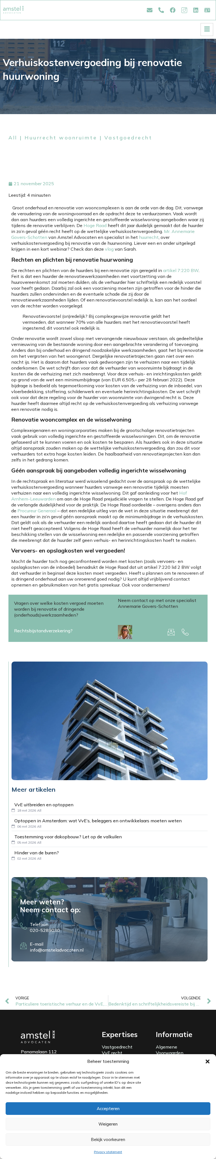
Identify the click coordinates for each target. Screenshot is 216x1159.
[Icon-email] (171, 632)
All (12, 137)
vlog (109, 249)
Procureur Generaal (36, 510)
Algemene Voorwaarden (169, 1050)
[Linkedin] (195, 10)
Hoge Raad (95, 225)
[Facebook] (172, 10)
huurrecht (149, 237)
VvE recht (112, 1053)
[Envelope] (149, 10)
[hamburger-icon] (207, 29)
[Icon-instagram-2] (184, 10)
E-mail (36, 944)
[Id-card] (207, 10)
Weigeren (108, 1124)
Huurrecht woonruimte (60, 137)
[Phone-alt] (161, 10)
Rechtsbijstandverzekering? (43, 630)
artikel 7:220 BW (181, 270)
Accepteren (108, 1108)
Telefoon (39, 924)
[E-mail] (23, 945)
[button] (207, 1061)
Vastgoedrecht (128, 137)
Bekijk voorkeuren (108, 1139)
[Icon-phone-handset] (185, 632)
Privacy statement (108, 1152)
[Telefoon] (23, 926)
